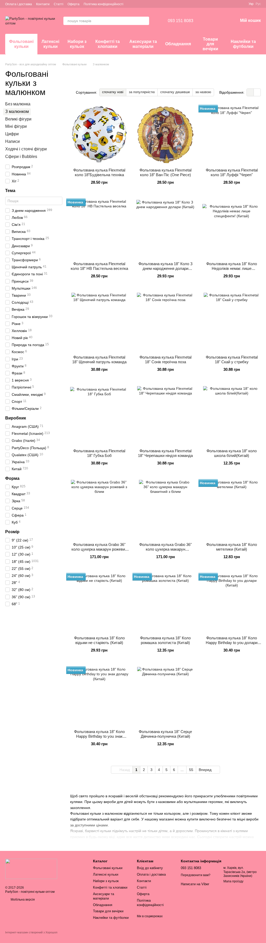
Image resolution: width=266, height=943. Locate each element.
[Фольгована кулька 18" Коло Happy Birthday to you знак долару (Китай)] (99, 696)
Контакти (43, 4)
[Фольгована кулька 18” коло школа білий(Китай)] (231, 415)
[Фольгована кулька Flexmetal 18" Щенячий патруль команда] (99, 322)
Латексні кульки (50, 43)
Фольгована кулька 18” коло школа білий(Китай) (232, 453)
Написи (12, 141)
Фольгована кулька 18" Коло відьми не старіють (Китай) (99, 640)
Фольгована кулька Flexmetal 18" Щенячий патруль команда (99, 359)
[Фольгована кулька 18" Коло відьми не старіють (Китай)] (99, 603)
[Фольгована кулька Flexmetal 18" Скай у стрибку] (231, 322)
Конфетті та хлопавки (107, 43)
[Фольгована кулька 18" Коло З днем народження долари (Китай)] (165, 228)
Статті (58, 4)
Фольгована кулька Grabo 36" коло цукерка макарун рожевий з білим (99, 549)
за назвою (203, 92)
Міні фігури (16, 126)
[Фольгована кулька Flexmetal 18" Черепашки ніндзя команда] (165, 415)
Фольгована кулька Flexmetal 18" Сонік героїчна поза (165, 359)
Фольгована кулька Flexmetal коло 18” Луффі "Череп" (232, 172)
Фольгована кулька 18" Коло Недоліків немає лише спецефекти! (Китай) (231, 268)
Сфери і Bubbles (21, 156)
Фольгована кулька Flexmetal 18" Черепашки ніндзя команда (165, 453)
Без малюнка (17, 104)
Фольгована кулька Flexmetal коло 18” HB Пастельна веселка (99, 266)
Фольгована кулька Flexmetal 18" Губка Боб (99, 453)
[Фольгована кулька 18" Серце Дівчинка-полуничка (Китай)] (165, 696)
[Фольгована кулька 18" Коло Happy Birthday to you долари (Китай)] (231, 603)
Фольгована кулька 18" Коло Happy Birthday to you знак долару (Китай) (99, 736)
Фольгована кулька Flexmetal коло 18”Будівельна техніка (99, 172)
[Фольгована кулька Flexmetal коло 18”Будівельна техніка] (99, 134)
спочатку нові (112, 92)
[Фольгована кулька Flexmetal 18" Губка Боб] (99, 415)
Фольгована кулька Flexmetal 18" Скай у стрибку (232, 359)
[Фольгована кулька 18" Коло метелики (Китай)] (231, 509)
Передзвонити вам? (195, 875)
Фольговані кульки (21, 43)
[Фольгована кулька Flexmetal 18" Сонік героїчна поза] (165, 322)
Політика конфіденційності (103, 4)
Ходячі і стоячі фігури (26, 149)
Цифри (12, 134)
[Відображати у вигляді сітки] (250, 92)
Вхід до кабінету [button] (150, 868)
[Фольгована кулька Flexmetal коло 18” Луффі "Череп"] (231, 134)
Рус (258, 3)
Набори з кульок (77, 43)
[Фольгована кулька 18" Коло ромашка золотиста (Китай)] (165, 603)
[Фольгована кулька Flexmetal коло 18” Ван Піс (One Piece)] (165, 134)
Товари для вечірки (210, 44)
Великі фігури (18, 119)
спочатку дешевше (175, 92)
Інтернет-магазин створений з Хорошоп (31, 932)
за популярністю (142, 92)
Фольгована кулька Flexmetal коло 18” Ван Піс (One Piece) (165, 172)
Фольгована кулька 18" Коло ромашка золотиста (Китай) (165, 640)
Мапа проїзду (233, 881)
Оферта (73, 4)
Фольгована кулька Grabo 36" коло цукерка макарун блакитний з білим (165, 549)
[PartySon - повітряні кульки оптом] (31, 868)
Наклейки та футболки (243, 43)
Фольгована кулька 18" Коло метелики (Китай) (231, 546)
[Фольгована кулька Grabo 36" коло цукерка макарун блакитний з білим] (165, 509)
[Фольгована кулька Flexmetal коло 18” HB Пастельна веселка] (99, 228)
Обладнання (178, 44)
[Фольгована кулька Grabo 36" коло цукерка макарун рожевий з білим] (99, 509)
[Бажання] (207, 21)
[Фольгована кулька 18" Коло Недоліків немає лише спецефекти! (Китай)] (231, 228)
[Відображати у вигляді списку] (257, 92)
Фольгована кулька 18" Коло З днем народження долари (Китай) (165, 268)
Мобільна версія (22, 899)
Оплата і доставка (18, 4)
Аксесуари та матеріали (143, 43)
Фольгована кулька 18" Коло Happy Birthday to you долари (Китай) (231, 642)
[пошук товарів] (145, 21)
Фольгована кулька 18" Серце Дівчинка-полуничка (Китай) (165, 733)
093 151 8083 (180, 20)
